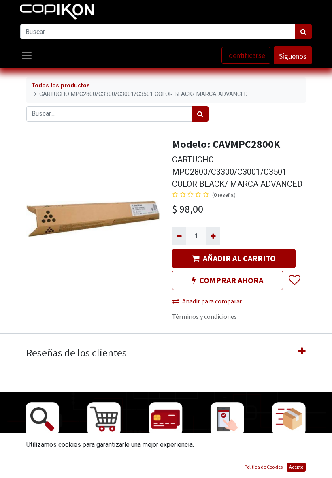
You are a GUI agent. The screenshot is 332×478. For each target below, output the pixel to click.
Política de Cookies (264, 467)
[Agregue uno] (213, 236)
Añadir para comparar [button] (212, 301)
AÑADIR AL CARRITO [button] (239, 258)
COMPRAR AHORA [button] (231, 280)
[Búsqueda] (303, 31)
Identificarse (246, 55)
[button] (294, 280)
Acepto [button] (296, 467)
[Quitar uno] (179, 236)
